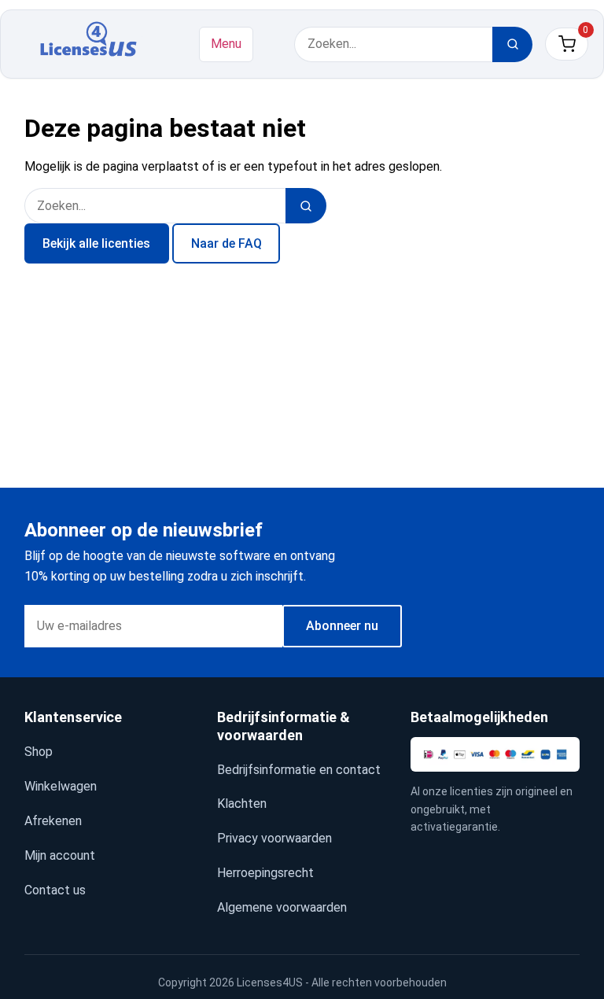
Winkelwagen (60, 786)
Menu (226, 43)
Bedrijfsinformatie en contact (299, 769)
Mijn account (59, 855)
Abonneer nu (342, 625)
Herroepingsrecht (265, 872)
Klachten (242, 803)
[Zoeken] (512, 44)
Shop (38, 751)
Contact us (55, 890)
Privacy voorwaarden (274, 838)
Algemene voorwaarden (282, 907)
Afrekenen (53, 820)
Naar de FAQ (226, 243)
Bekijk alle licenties (96, 243)
